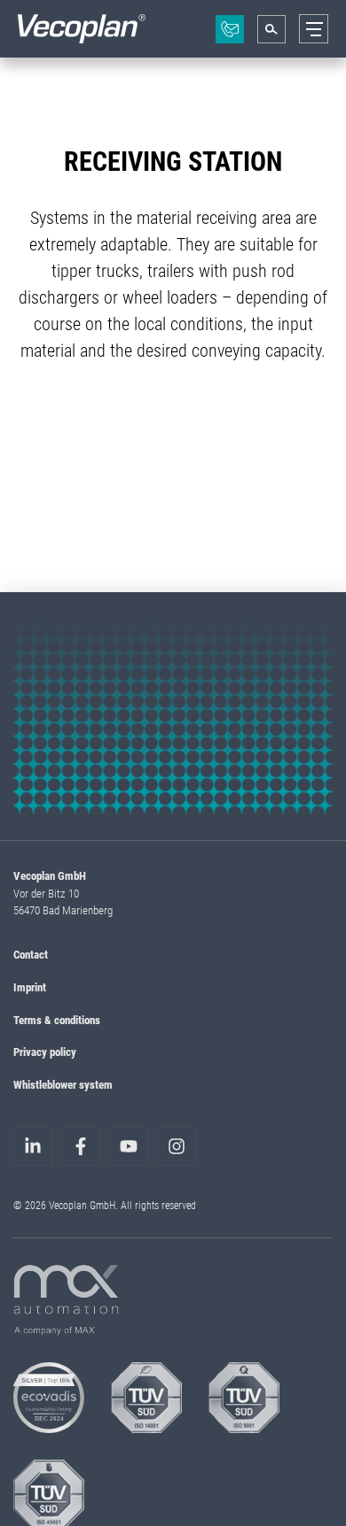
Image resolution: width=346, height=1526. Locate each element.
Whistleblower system (63, 1084)
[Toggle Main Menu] (313, 28)
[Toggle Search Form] (271, 29)
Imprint (29, 987)
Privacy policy (44, 1052)
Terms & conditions (56, 1020)
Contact (30, 954)
